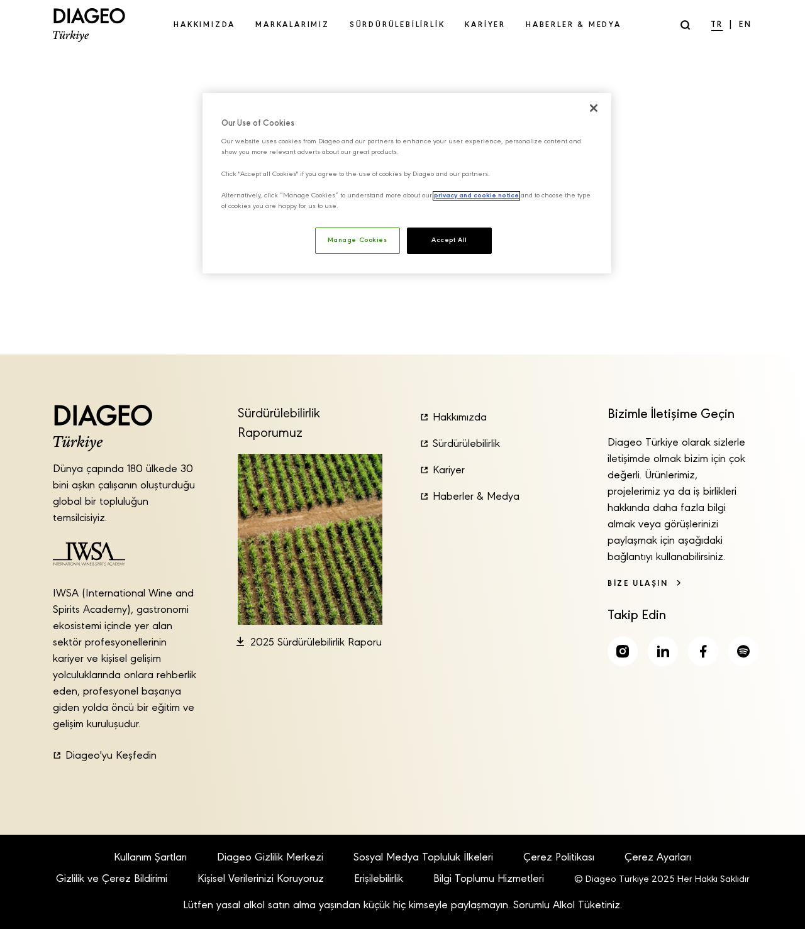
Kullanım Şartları (150, 858)
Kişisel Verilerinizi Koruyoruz (260, 879)
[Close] (594, 108)
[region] (407, 183)
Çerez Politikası (558, 858)
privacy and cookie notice (476, 195)
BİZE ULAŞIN (638, 584)
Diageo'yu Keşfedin (111, 756)
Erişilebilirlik (378, 879)
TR (717, 25)
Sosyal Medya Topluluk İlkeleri (423, 858)
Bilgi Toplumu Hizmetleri (488, 879)
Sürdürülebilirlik (466, 444)
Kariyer (449, 470)
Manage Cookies (357, 240)
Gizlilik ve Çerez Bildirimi (111, 879)
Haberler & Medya (476, 497)
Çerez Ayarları (658, 858)
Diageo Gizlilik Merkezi (270, 858)
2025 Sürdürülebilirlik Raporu (316, 643)
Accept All (449, 240)
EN (745, 25)
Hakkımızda (460, 418)
